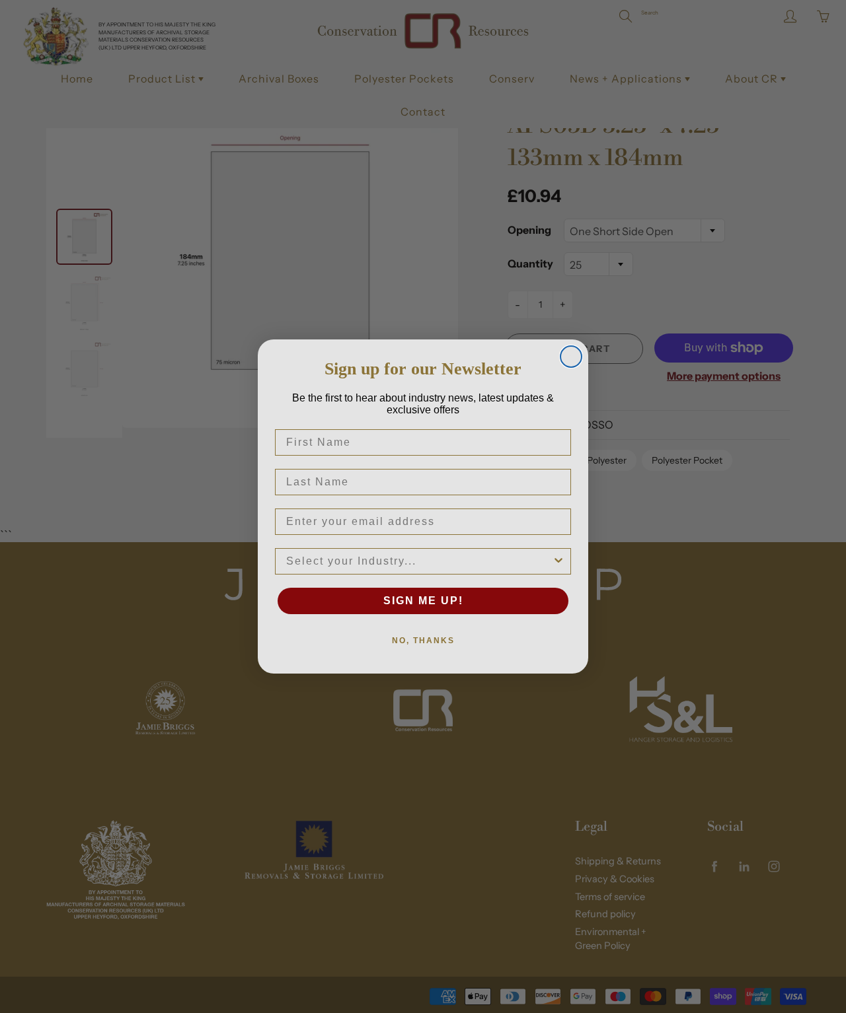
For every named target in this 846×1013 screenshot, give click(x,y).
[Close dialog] (571, 356)
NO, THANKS (423, 640)
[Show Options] (558, 561)
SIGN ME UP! (423, 600)
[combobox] (419, 561)
